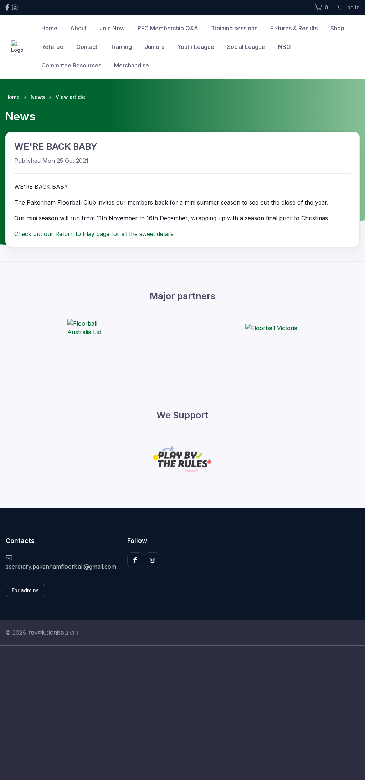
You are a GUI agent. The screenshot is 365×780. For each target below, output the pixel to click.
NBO (284, 46)
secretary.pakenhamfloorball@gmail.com (61, 566)
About (78, 28)
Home (49, 28)
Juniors (154, 46)
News (38, 97)
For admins (25, 590)
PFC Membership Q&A (168, 28)
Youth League (195, 46)
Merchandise (131, 65)
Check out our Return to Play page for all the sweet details (94, 233)
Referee (52, 46)
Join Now (112, 28)
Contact (86, 46)
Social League (246, 46)
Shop (337, 28)
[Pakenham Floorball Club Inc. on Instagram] (14, 7)
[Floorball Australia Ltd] (94, 327)
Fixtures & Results (294, 28)
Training (121, 46)
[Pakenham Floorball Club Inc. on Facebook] (7, 7)
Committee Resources (71, 65)
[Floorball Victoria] (271, 327)
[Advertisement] (182, 713)
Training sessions (234, 28)
